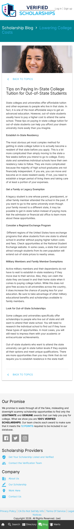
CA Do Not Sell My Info (31, 511)
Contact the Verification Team (25, 462)
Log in (58, 8)
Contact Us (15, 496)
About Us (14, 478)
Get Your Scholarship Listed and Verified (31, 456)
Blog (43, 524)
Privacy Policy (8, 511)
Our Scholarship (18, 484)
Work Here (14, 490)
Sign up (68, 8)
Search (14, 524)
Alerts (54, 524)
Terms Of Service (56, 511)
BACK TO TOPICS (23, 78)
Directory (29, 524)
